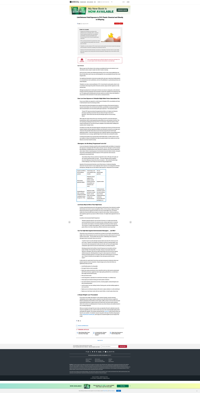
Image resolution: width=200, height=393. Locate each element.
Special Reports (111, 361)
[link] (77, 23)
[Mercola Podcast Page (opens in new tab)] (112, 352)
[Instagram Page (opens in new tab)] (88, 352)
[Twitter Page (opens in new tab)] (90, 352)
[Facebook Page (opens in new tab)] (86, 352)
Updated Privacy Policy (104, 376)
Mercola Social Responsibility (100, 361)
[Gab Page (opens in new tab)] (94, 352)
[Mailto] (78, 323)
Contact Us (87, 360)
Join (102, 340)
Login (98, 340)
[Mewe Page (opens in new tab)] (100, 352)
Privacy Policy (105, 390)
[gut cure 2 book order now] (100, 14)
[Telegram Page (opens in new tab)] (92, 352)
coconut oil (106, 311)
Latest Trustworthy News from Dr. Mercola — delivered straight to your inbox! (86, 346)
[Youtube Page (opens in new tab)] (105, 352)
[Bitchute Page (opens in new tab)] (108, 352)
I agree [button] (119, 390)
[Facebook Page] (76, 323)
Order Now (122, 386)
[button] (116, 23)
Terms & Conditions (95, 376)
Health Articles (88, 361)
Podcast (110, 360)
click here (86, 371)
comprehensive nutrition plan (88, 314)
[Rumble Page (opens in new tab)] (110, 352)
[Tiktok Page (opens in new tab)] (103, 352)
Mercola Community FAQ (99, 360)
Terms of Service (112, 390)
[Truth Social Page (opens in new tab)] (97, 352)
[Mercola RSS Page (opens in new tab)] (114, 352)
